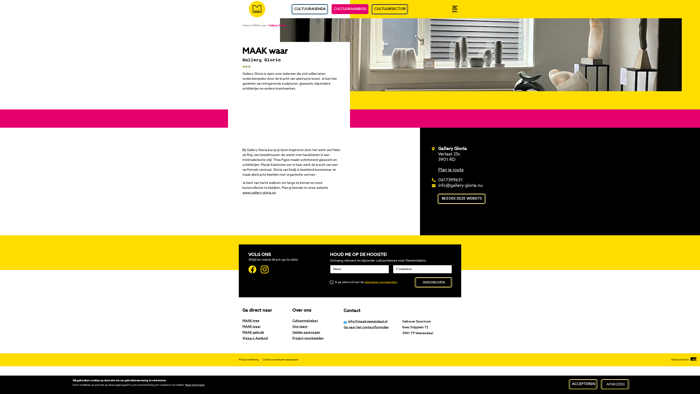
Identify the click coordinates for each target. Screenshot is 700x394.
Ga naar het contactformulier (366, 327)
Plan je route (451, 170)
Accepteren (583, 384)
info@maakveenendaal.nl (367, 321)
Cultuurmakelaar (305, 320)
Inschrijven (434, 282)
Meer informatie (195, 385)
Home (246, 25)
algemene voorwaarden (381, 282)
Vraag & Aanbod (255, 338)
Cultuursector (390, 9)
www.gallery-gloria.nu (259, 192)
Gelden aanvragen (306, 332)
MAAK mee (250, 320)
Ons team (300, 326)
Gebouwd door (680, 359)
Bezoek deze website (462, 198)
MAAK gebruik (253, 332)
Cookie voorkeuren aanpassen (280, 359)
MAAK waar (259, 25)
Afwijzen (615, 384)
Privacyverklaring (249, 359)
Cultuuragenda (310, 9)
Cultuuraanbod (350, 9)
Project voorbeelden (308, 338)
